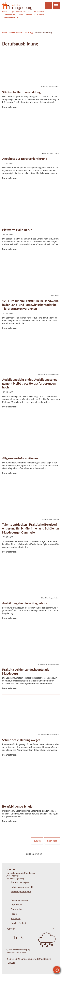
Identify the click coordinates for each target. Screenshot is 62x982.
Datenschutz (9, 14)
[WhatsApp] (56, 853)
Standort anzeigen (20, 882)
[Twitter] (45, 853)
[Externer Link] (23, 22)
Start (4, 32)
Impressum (39, 11)
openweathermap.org (21, 949)
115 (30, 11)
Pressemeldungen (20, 900)
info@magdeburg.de (21, 891)
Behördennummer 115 (22, 886)
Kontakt (40, 14)
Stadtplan (30, 14)
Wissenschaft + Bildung (21, 32)
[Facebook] (49, 853)
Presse (4, 11)
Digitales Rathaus (18, 11)
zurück (37, 840)
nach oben (52, 840)
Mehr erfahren (30, 60)
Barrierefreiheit (11, 17)
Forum (20, 14)
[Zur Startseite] (17, 6)
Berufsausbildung (43, 32)
